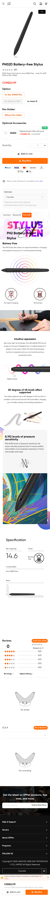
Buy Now (26, 161)
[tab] (7, 215)
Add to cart (26, 154)
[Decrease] (31, 145)
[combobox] (25, 197)
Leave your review (40, 641)
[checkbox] (6, 133)
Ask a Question (41, 728)
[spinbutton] (38, 145)
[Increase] (45, 145)
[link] (9, 3)
